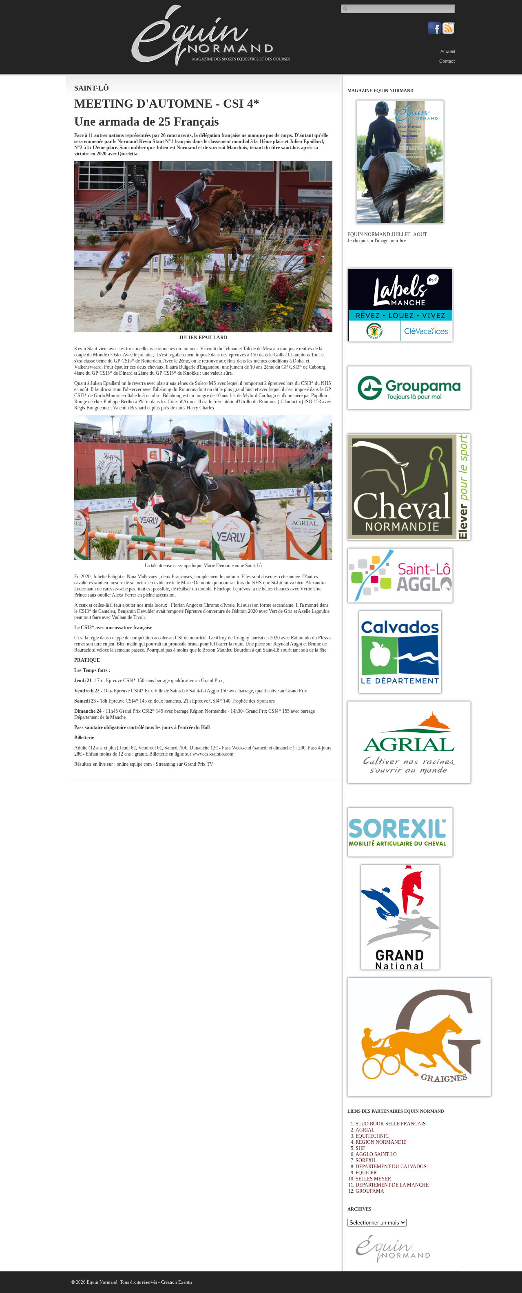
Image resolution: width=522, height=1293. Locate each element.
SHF (360, 1148)
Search (345, 8)
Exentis (185, 1282)
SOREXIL (366, 1160)
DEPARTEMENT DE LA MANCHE (392, 1185)
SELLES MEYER (373, 1179)
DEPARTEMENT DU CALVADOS (391, 1166)
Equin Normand (210, 35)
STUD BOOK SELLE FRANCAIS (391, 1124)
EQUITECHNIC (372, 1136)
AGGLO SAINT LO (376, 1154)
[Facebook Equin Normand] (435, 32)
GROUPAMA (370, 1191)
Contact (447, 61)
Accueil (447, 51)
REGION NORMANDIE (381, 1142)
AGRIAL (365, 1130)
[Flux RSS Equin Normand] (448, 32)
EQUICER (366, 1173)
